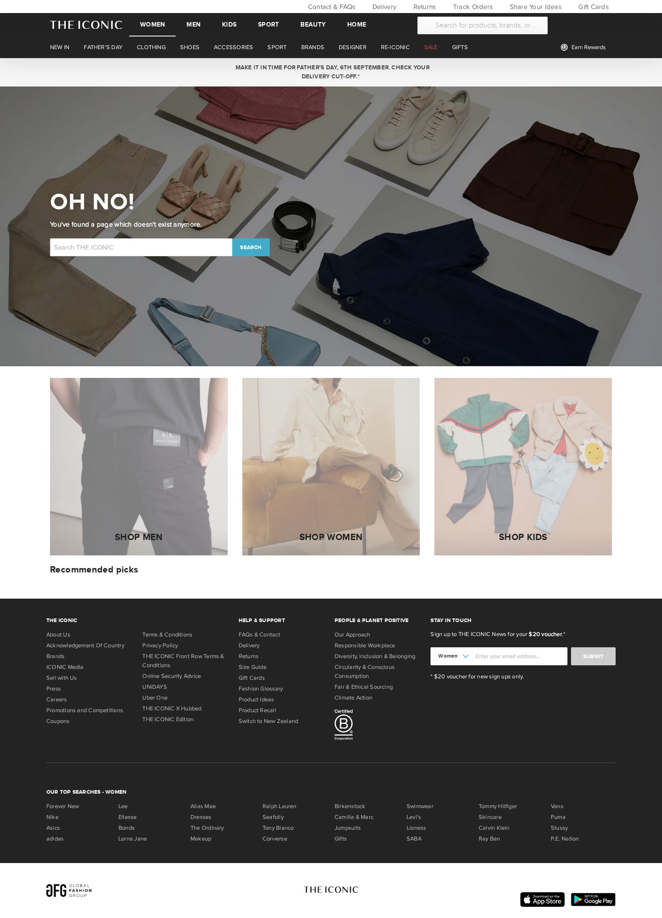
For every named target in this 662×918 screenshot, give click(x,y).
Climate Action (353, 698)
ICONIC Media (65, 667)
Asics (53, 828)
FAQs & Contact (259, 635)
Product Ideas (256, 699)
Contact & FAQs (330, 6)
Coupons (58, 721)
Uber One (155, 698)
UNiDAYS (154, 687)
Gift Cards (592, 6)
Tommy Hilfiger (498, 806)
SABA (414, 839)
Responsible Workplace (365, 645)
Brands (55, 656)
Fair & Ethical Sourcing (364, 687)
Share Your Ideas (534, 6)
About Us (58, 635)
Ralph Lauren (280, 806)
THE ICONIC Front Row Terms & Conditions (183, 660)
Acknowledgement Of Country (85, 645)
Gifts (341, 839)
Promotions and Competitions (84, 710)
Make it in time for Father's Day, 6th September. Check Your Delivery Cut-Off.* (331, 72)
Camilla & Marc (354, 817)
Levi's (414, 817)
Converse (275, 839)
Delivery (383, 6)
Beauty (313, 24)
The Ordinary (207, 828)
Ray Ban (489, 839)
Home (356, 24)
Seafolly (273, 817)
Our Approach (353, 635)
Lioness (416, 828)
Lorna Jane (132, 839)
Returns (423, 6)
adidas (54, 839)
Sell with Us (61, 678)
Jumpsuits (348, 828)
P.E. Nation (565, 839)
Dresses (201, 817)
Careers (56, 699)
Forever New (62, 806)
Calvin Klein (494, 828)
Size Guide (253, 667)
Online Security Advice (171, 676)
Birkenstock (350, 806)
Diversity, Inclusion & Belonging (375, 656)
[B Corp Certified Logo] (379, 726)
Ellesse (127, 817)
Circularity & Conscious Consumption (364, 671)
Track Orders (472, 6)
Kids (229, 24)
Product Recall (257, 710)
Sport (268, 24)
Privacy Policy (160, 645)
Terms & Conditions (167, 635)
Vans (557, 806)
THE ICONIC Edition (168, 719)
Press (53, 689)
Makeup (200, 839)
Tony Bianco (278, 828)
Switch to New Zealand (269, 721)
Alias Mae (203, 806)
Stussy (559, 828)
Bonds (126, 828)
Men (193, 24)
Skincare (490, 817)
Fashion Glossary (261, 689)
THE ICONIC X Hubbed (171, 708)
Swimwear (420, 806)
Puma (558, 817)
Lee (123, 806)
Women (152, 24)
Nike (52, 817)
